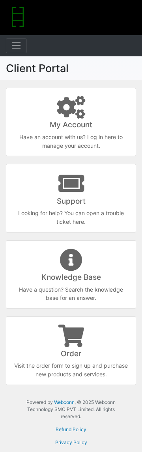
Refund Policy (71, 429)
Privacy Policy (71, 442)
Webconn (64, 402)
